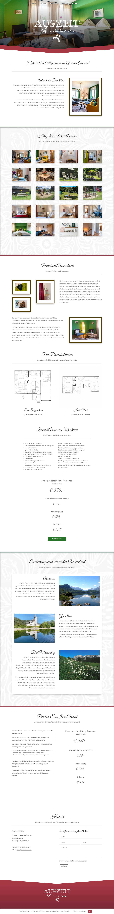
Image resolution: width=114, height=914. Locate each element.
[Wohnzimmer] (85, 112)
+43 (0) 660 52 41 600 (23, 847)
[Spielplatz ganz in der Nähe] (45, 199)
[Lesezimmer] (92, 217)
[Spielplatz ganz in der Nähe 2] (92, 199)
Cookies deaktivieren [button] (80, 911)
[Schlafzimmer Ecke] (45, 299)
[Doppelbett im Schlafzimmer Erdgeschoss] (21, 217)
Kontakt (75, 3)
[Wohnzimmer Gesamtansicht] (21, 162)
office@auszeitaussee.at (24, 850)
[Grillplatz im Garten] (21, 199)
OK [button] (90, 911)
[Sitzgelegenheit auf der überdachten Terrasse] (45, 181)
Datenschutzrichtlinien (79, 861)
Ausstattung (54, 3)
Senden (64, 866)
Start (34, 3)
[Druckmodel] (21, 308)
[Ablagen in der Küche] (69, 235)
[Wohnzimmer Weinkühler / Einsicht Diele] (45, 162)
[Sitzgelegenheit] (92, 181)
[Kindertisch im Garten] (69, 199)
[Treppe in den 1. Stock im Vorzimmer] (69, 162)
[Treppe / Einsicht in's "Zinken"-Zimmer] (92, 235)
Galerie (43, 3)
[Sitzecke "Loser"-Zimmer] (85, 339)
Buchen (66, 3)
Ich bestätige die (74, 861)
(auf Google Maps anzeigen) (20, 841)
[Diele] (92, 162)
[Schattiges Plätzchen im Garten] (69, 181)
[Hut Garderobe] (21, 290)
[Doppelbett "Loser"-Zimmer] (21, 235)
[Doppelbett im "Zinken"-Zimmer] (69, 217)
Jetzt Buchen (57, 539)
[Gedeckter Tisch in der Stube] (21, 181)
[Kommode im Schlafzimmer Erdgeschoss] (45, 217)
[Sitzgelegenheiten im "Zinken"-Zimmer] (45, 235)
